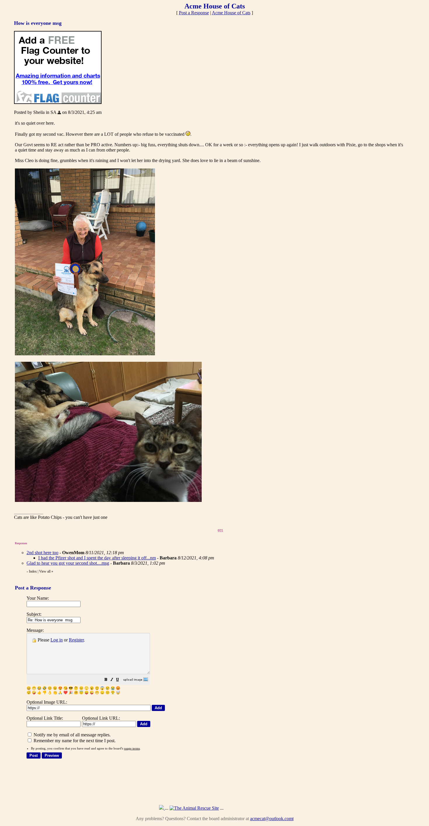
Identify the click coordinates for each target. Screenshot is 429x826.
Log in (56, 639)
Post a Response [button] (194, 12)
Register (76, 639)
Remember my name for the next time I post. (74, 740)
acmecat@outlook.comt (272, 818)
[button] (106, 680)
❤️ (65, 693)
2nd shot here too (42, 552)
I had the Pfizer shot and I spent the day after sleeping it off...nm (97, 557)
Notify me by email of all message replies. (71, 734)
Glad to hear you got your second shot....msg (68, 563)
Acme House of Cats (231, 12)
